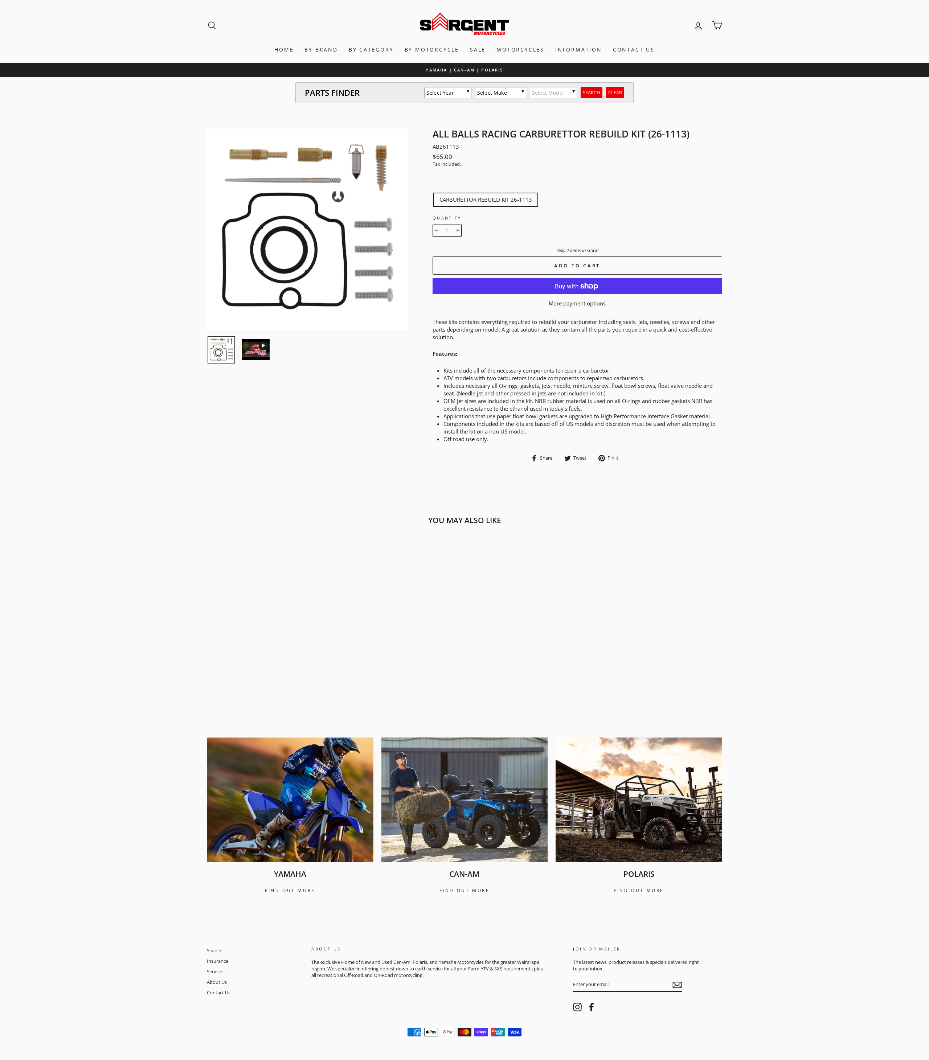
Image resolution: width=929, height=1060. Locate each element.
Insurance (217, 961)
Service (214, 971)
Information (578, 49)
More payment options (577, 303)
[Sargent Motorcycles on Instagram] (577, 1007)
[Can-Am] (464, 800)
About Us (217, 982)
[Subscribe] (677, 985)
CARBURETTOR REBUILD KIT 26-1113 (485, 199)
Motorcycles (520, 49)
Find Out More (290, 890)
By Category (371, 49)
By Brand (320, 49)
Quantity (447, 218)
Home (284, 49)
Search (214, 950)
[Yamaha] (290, 800)
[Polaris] (639, 800)
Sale (478, 49)
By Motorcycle (432, 49)
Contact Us (634, 49)
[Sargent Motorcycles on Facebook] (591, 1007)
